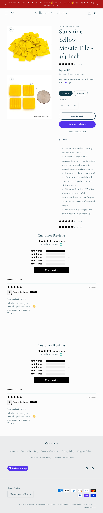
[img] (14, 287)
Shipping (62, 74)
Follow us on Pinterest (64, 457)
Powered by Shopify (47, 504)
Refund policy (63, 504)
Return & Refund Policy (40, 457)
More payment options (77, 131)
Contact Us (26, 451)
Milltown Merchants (32, 504)
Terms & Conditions (50, 451)
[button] (6, 13)
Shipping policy (90, 507)
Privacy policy (76, 504)
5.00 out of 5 (59, 241)
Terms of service (90, 504)
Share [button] (64, 139)
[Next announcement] (97, 4)
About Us (14, 451)
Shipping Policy (84, 451)
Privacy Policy (68, 451)
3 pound (81, 93)
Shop (36, 451)
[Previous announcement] (5, 4)
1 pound (65, 93)
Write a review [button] (51, 270)
